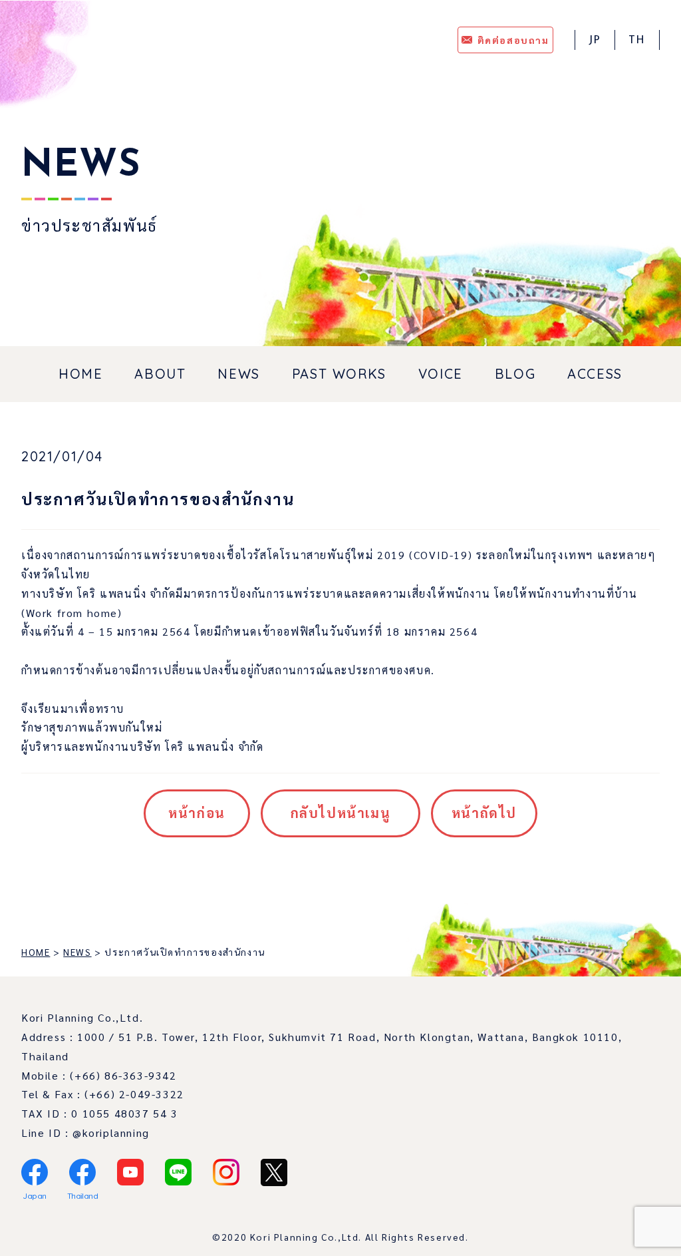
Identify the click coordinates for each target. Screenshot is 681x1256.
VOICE (440, 373)
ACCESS (594, 373)
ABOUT (160, 373)
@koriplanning (111, 1133)
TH (637, 40)
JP (595, 40)
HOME (80, 373)
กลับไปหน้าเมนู (341, 812)
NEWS (238, 373)
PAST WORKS (339, 373)
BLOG (515, 373)
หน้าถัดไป (484, 812)
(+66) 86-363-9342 (123, 1075)
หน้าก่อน (196, 812)
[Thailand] (82, 1172)
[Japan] (34, 1172)
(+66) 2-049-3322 (134, 1094)
